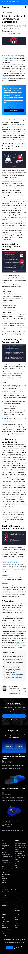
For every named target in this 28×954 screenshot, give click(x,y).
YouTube (18, 674)
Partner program (18, 906)
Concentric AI (18, 919)
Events (3, 925)
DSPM (3, 848)
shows (15, 58)
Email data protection (6, 874)
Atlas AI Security (5, 860)
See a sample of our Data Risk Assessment (15, 666)
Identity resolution (6, 862)
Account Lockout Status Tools (10, 562)
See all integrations (6, 902)
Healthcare (17, 861)
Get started (14, 716)
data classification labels (8, 645)
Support (3, 919)
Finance (16, 859)
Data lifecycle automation (20, 855)
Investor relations (18, 893)
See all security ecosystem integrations (7, 905)
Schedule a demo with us (11, 659)
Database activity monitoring (5, 851)
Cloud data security (19, 853)
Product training (5, 933)
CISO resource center (6, 929)
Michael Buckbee (8, 31)
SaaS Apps (4, 893)
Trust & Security (18, 895)
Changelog (4, 882)
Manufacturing (18, 863)
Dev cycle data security (20, 857)
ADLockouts (5, 575)
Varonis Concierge (6, 878)
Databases (4, 897)
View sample (14, 719)
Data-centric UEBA (6, 854)
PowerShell (5, 583)
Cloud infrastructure (6, 895)
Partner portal (18, 910)
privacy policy (14, 943)
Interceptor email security (7, 868)
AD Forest (12, 375)
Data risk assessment (19, 851)
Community (4, 931)
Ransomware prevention (20, 845)
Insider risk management (20, 843)
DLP (2, 858)
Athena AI (4, 880)
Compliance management (20, 847)
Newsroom (17, 897)
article (19, 284)
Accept (9, 947)
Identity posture (5, 864)
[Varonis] (6, 7)
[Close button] (25, 1)
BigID (16, 917)
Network (3, 899)
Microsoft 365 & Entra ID (7, 889)
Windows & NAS (5, 891)
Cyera (16, 921)
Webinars (4, 923)
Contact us (17, 902)
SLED (16, 865)
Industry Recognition (19, 899)
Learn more (15, 3)
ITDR (3, 866)
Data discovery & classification (5, 846)
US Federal (17, 867)
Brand (16, 904)
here (22, 483)
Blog (3, 12)
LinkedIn (13, 674)
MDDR (3, 876)
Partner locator (18, 908)
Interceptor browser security (6, 871)
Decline (18, 947)
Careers (16, 891)
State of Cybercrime (6, 921)
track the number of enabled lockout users (12, 373)
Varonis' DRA (18, 669)
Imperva (16, 925)
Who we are (17, 889)
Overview (4, 843)
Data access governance (7, 856)
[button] (25, 7)
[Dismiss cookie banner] (24, 937)
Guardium (17, 923)
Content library (5, 927)
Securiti (16, 927)
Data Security (9, 12)
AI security (17, 849)
